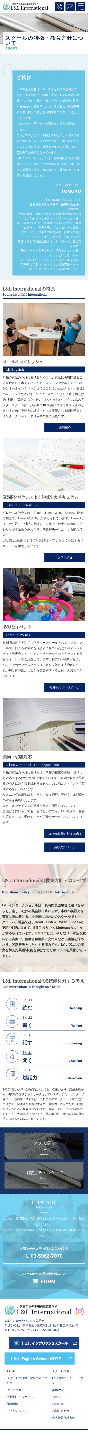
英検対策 (58, 1390)
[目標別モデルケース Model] (44, 1186)
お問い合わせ (60, 1410)
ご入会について (17, 1410)
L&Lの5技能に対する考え (65, 834)
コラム (56, 1396)
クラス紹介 (65, 557)
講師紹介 (65, 427)
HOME (11, 1371)
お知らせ (58, 1403)
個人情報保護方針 (63, 1417)
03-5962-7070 (47, 1256)
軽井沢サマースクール (65, 687)
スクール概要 (60, 1371)
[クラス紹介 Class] (44, 1156)
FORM (48, 1281)
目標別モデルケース (20, 1396)
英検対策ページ (65, 847)
